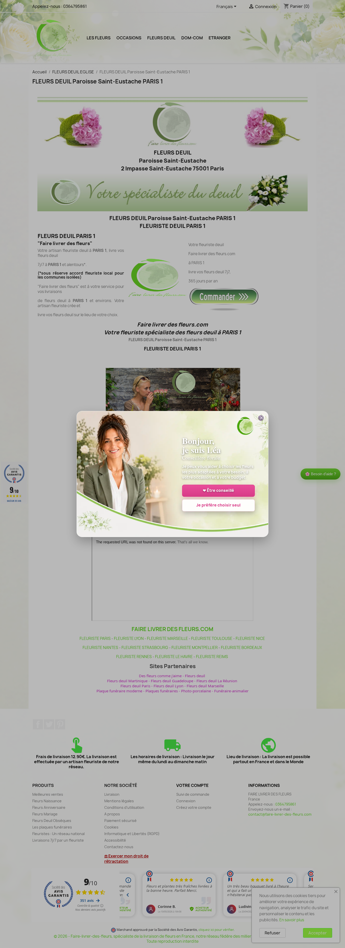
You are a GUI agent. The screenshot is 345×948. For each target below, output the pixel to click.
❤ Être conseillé (218, 490)
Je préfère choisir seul (218, 505)
